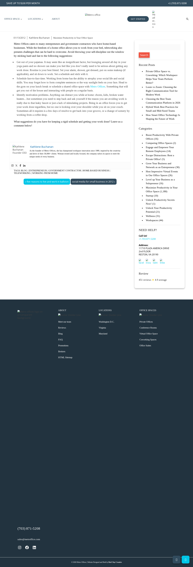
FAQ (60, 339)
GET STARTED (138, 19)
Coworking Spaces (147, 339)
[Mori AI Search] (187, 19)
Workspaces (152, 220)
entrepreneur (38, 170)
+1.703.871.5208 (147, 238)
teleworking (22, 173)
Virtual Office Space (148, 333)
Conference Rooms (148, 328)
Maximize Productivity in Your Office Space (73, 38)
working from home (45, 173)
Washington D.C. (106, 322)
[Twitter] (16, 165)
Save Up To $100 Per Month (23, 3)
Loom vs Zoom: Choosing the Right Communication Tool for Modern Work (162, 91)
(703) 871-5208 (29, 528)
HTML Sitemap (65, 357)
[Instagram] (12, 165)
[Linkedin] (24, 165)
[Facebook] (20, 165)
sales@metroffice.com (29, 539)
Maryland (103, 333)
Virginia (102, 328)
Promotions (63, 345)
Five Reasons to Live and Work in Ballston (48, 181)
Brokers (61, 351)
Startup (149, 195)
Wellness (150, 216)
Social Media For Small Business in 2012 (92, 181)
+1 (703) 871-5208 (177, 3)
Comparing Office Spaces (159, 143)
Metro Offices (97, 86)
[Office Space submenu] (21, 19)
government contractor (64, 170)
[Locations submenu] (42, 19)
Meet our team (64, 322)
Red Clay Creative (115, 562)
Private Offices (146, 322)
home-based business (96, 170)
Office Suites (145, 345)
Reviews (62, 328)
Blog (24, 170)
